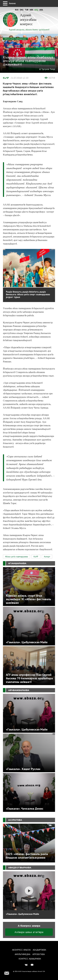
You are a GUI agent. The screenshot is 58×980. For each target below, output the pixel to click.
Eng (21, 10)
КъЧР (32, 39)
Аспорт (47, 556)
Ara (41, 10)
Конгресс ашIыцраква (30, 958)
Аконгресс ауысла (21, 949)
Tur (26, 10)
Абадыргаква (39, 949)
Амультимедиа (22, 954)
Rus (17, 10)
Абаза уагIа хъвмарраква (15, 39)
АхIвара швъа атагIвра (29, 932)
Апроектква (38, 954)
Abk (31, 10)
